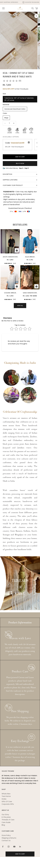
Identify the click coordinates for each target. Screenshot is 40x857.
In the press (6, 817)
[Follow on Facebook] (3, 846)
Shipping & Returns (9, 838)
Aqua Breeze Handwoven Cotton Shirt (30, 257)
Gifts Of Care (7, 801)
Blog (3, 825)
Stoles (4, 799)
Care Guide (6, 822)
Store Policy (6, 835)
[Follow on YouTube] (14, 846)
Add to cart (20, 157)
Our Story (5, 814)
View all (20, 305)
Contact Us (6, 840)
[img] (10, 81)
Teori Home (6, 796)
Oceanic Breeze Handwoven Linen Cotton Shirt (10, 293)
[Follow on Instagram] (8, 846)
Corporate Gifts (8, 804)
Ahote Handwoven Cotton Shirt (10, 257)
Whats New (6, 794)
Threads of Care (8, 820)
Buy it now (20, 163)
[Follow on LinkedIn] (20, 846)
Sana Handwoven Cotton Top (30, 293)
